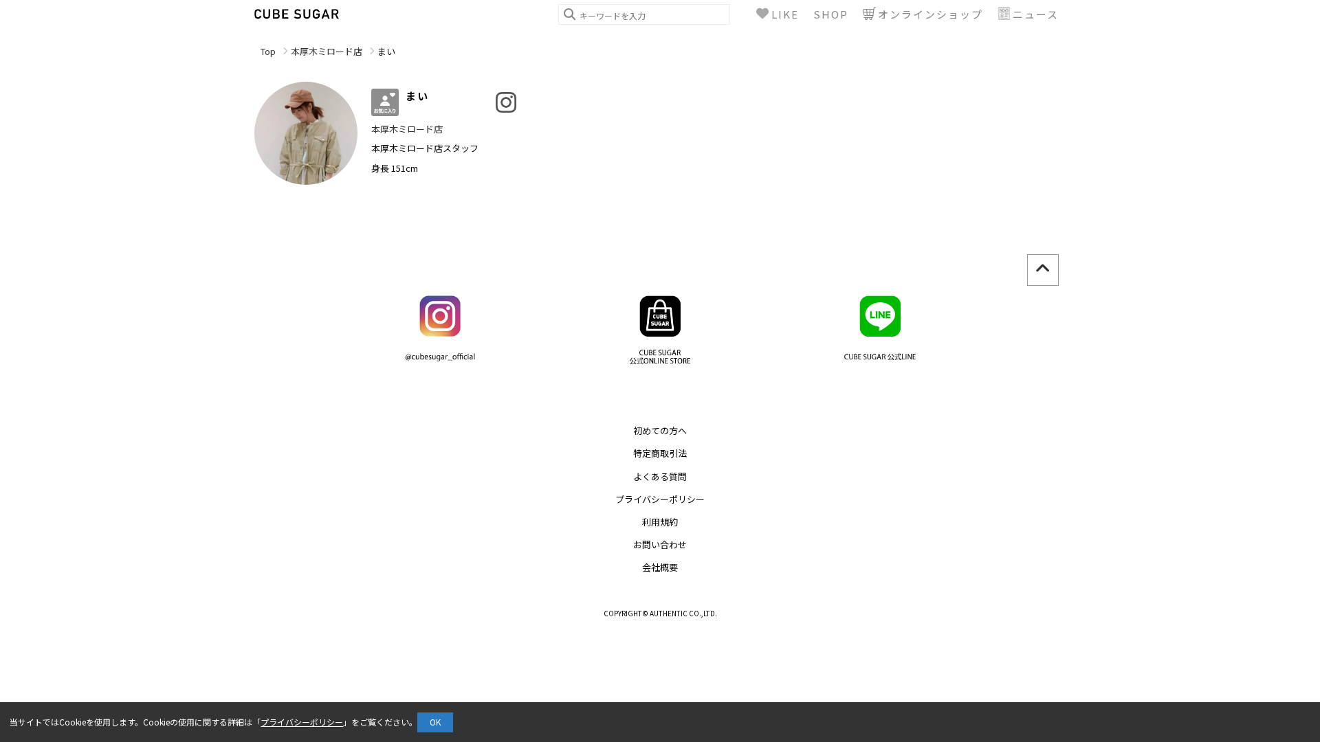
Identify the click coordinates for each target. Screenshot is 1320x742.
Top (268, 51)
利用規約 (660, 521)
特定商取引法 (660, 453)
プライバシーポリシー (660, 499)
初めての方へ (660, 430)
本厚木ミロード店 (326, 51)
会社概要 (660, 567)
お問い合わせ (660, 544)
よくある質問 (660, 476)
